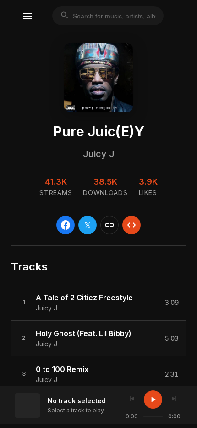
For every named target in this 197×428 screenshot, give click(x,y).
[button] (98, 303)
